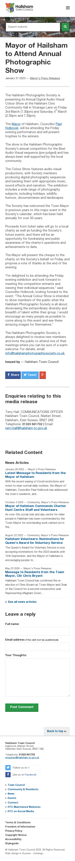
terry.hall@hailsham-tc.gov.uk (26, 428)
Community (33, 502)
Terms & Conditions (18, 822)
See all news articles (22, 602)
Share (14, 375)
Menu (68, 7)
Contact (13, 803)
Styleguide (12, 843)
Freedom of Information (20, 827)
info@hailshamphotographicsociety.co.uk (35, 353)
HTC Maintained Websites (24, 807)
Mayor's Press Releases (45, 78)
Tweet (31, 375)
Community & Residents (23, 789)
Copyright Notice (16, 835)
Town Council (16, 785)
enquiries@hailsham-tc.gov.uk (22, 757)
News (11, 794)
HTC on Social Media (21, 811)
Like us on (24, 775)
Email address (32, 639)
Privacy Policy (13, 831)
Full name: (12, 624)
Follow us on (21, 768)
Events (12, 798)
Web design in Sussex (18, 853)
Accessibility (13, 839)
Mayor (16, 124)
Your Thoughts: (16, 655)
